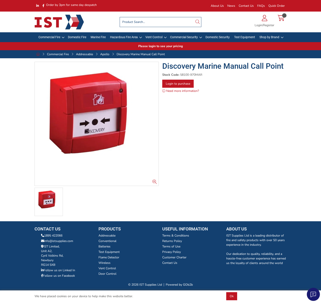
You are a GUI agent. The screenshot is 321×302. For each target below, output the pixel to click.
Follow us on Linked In (59, 270)
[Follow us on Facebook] (43, 6)
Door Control (107, 274)
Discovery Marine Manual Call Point (141, 54)
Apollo (104, 54)
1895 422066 (53, 235)
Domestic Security (217, 37)
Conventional (107, 241)
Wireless (104, 263)
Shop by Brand (269, 37)
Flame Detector (108, 257)
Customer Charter (174, 257)
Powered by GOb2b (179, 285)
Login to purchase (178, 84)
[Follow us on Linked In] (38, 6)
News (231, 6)
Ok (232, 296)
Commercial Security (184, 37)
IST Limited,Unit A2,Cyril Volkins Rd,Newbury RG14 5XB (52, 255)
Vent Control (153, 37)
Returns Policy (172, 241)
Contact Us (246, 6)
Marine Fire (98, 37)
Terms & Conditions (175, 235)
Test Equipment (244, 37)
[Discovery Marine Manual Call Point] (97, 124)
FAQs (261, 6)
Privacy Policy (171, 252)
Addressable (84, 54)
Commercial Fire (49, 37)
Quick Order (276, 6)
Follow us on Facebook (59, 276)
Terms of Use (171, 246)
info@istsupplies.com (58, 241)
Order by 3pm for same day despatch (71, 5)
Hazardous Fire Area (124, 37)
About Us (217, 6)
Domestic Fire (77, 37)
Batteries (104, 246)
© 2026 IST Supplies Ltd (145, 285)
